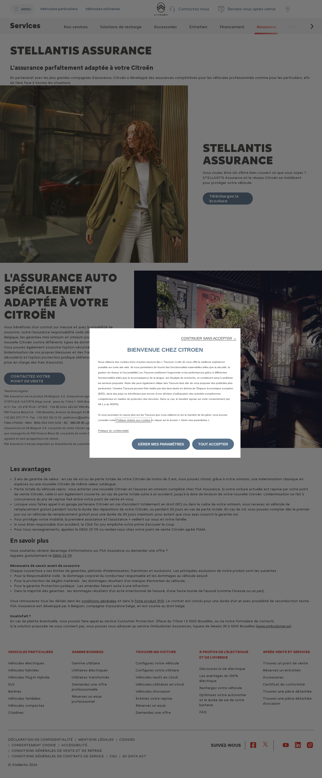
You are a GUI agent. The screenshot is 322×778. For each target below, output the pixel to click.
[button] (208, 338)
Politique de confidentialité (113, 430)
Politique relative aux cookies (133, 420)
